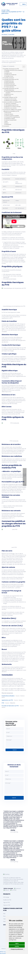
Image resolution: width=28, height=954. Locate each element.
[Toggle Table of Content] (23, 66)
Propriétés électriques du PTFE (11, 88)
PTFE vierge (6, 897)
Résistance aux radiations (11, 100)
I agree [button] (17, 943)
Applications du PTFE (7, 700)
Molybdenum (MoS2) (10, 118)
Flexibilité (7, 71)
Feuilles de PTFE (7, 900)
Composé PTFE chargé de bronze (13, 117)
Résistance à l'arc (9, 94)
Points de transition (10, 82)
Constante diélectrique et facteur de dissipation (14, 92)
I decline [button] (17, 946)
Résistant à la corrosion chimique (13, 106)
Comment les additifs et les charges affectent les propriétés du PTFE (12, 110)
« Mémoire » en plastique (10, 103)
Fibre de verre (8, 112)
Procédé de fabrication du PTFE (10, 706)
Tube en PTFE (6, 905)
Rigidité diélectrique (9, 90)
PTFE (3, 703)
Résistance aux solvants (11, 108)
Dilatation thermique (10, 84)
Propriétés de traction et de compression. (14, 70)
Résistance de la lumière (10, 99)
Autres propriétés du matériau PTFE (12, 102)
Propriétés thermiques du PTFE (11, 79)
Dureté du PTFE (8, 73)
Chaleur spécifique (10, 86)
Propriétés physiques (9, 78)
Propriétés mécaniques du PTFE (11, 68)
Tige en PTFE (6, 902)
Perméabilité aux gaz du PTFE (12, 105)
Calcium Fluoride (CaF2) (11, 120)
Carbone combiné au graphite (12, 115)
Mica (6, 121)
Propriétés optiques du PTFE (10, 97)
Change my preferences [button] (17, 949)
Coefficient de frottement (10, 74)
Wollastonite (8, 124)
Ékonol (7, 123)
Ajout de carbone (9, 114)
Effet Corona (8, 95)
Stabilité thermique (9, 81)
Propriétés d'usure (9, 76)
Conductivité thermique (11, 85)
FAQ (4, 913)
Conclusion (6, 126)
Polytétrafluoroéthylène (8, 696)
